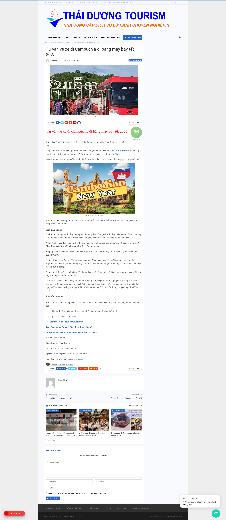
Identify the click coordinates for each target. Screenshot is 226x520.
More (132, 2)
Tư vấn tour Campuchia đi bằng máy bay (62, 364)
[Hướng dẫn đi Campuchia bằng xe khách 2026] (126, 420)
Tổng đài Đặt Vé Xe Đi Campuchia (171, 516)
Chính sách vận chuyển (120, 2)
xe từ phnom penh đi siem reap (69, 359)
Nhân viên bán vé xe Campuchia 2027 (77, 2)
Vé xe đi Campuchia (53, 37)
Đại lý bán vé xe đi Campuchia (62, 316)
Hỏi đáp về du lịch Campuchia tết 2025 (126, 398)
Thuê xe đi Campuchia (110, 37)
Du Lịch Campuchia (132, 37)
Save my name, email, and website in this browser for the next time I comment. (77, 493)
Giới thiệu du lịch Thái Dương (53, 2)
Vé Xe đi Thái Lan (73, 37)
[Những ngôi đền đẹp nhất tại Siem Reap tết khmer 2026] (94, 420)
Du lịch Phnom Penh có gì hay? (59, 398)
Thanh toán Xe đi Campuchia (101, 2)
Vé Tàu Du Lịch (90, 37)
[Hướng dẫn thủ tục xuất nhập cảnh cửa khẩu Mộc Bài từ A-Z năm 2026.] (61, 420)
